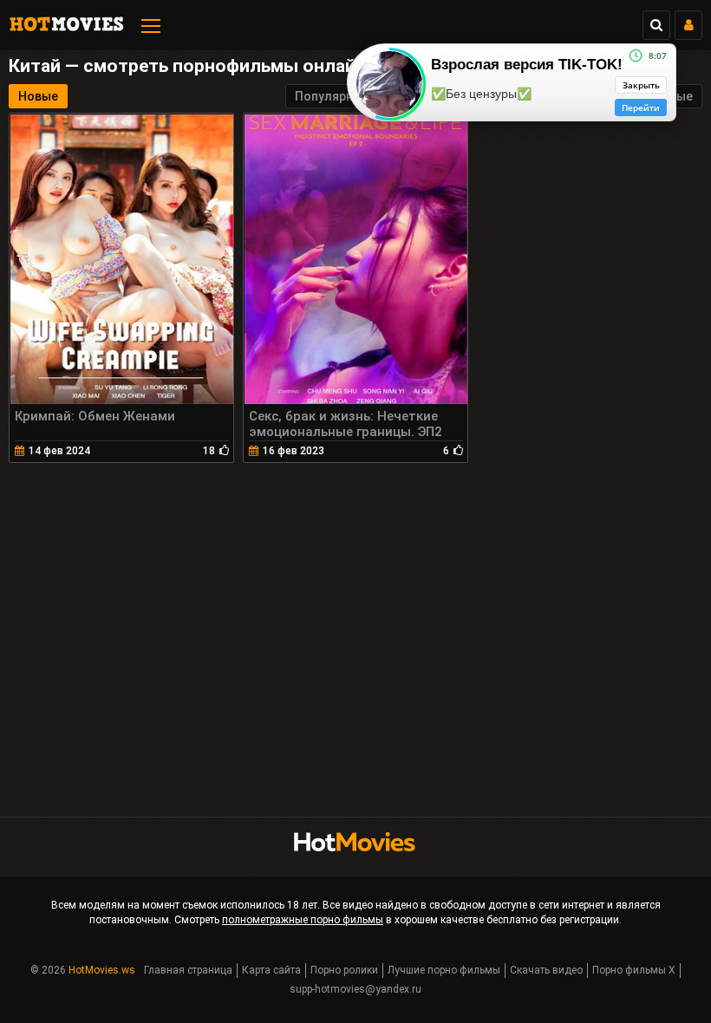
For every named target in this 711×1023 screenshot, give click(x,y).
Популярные (332, 96)
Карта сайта (271, 970)
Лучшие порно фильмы (444, 970)
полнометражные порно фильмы (302, 920)
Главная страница (188, 970)
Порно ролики (344, 970)
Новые (38, 96)
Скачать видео (546, 970)
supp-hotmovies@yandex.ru (355, 989)
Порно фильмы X (633, 970)
